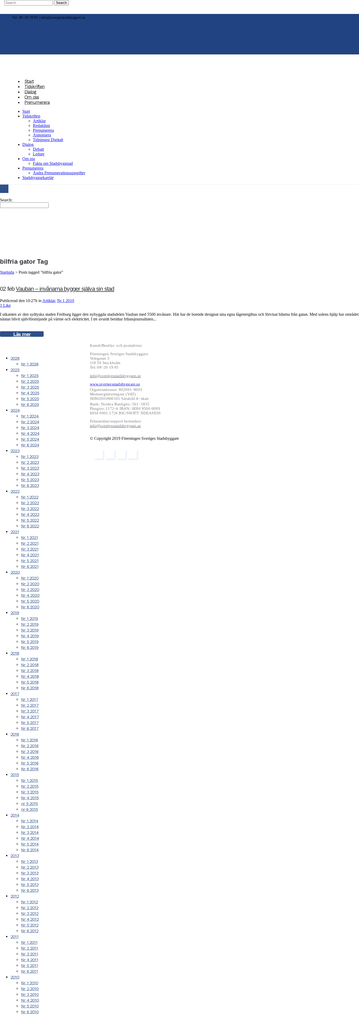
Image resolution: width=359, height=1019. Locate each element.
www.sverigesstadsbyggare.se (115, 384)
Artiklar (48, 300)
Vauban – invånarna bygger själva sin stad (65, 289)
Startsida (7, 272)
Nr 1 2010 (65, 300)
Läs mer (21, 334)
